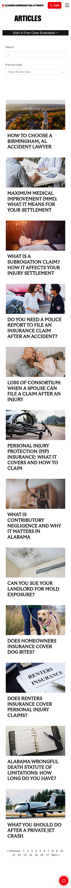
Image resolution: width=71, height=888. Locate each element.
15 (36, 855)
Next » (56, 855)
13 (24, 855)
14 (30, 855)
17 (47, 855)
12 (19, 855)
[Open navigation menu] (67, 5)
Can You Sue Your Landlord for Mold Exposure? (33, 589)
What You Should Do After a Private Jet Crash (34, 831)
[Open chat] (63, 880)
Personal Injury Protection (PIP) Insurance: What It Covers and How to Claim (32, 457)
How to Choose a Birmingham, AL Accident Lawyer (29, 141)
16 (41, 855)
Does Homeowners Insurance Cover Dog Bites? (31, 647)
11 (13, 855)
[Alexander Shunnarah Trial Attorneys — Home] (23, 5)
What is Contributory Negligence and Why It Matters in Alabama (34, 525)
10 (61, 851)
